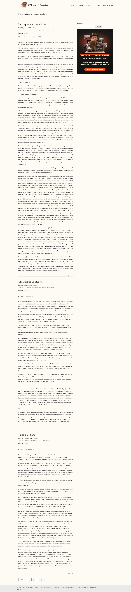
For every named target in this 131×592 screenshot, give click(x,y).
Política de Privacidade (61, 587)
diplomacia (27, 440)
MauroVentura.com (48, 587)
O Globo (44, 287)
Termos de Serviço (73, 587)
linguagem (49, 30)
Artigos (35, 27)
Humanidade (28, 287)
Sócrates (48, 440)
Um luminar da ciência (30, 281)
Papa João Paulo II (67, 30)
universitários (50, 287)
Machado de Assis (57, 30)
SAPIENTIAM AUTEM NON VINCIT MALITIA (34, 5)
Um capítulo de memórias (32, 24)
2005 (22, 287)
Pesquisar (80, 23)
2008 (22, 30)
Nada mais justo (26, 434)
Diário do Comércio (30, 30)
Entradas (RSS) (83, 587)
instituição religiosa (40, 30)
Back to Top (70, 275)
